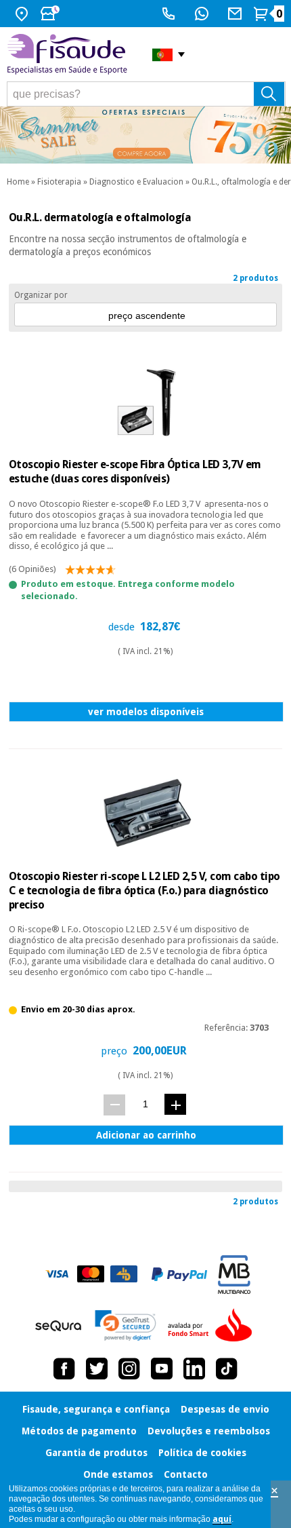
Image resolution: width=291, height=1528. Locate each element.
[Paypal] (179, 1274)
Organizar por (41, 295)
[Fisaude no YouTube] (162, 1368)
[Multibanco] (234, 1274)
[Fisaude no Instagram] (129, 1368)
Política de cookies (202, 1452)
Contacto (186, 1474)
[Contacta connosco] (236, 13)
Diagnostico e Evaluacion (136, 182)
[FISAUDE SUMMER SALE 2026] (145, 135)
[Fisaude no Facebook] (64, 1368)
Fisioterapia (59, 182)
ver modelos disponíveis (146, 711)
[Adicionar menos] (114, 1104)
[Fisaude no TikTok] (227, 1368)
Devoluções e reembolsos (209, 1431)
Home (18, 182)
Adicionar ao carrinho (146, 1135)
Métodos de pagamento (79, 1431)
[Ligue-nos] (170, 13)
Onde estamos (118, 1474)
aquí (221, 1519)
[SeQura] (58, 1325)
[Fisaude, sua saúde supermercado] (69, 54)
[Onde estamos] (23, 13)
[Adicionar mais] (175, 1104)
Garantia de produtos (96, 1452)
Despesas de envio (225, 1409)
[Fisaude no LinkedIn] (194, 1368)
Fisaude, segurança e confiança (96, 1409)
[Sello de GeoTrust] (125, 1325)
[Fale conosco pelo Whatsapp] (203, 13)
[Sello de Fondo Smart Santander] (213, 1326)
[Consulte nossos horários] (51, 13)
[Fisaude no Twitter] (97, 1368)
